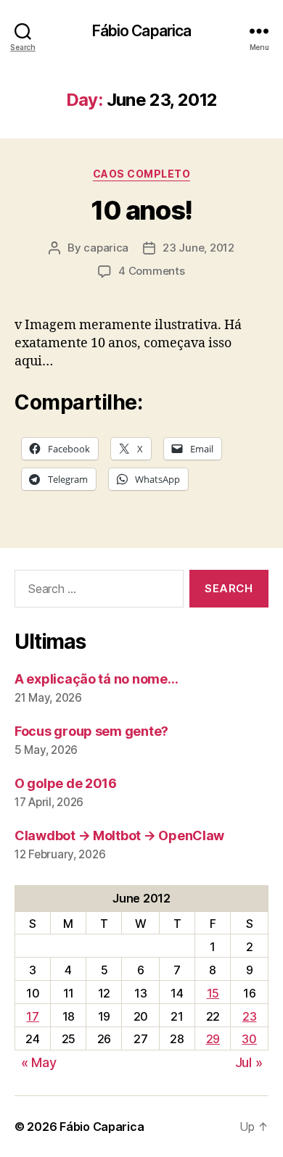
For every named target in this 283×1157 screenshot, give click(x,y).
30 (249, 1039)
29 (213, 1039)
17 (32, 1016)
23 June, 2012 (198, 247)
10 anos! (141, 210)
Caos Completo (142, 173)
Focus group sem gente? (91, 731)
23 (249, 1016)
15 (213, 993)
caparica (105, 247)
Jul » (249, 1062)
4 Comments (151, 271)
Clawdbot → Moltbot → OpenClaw (119, 835)
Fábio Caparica (142, 30)
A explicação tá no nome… (97, 679)
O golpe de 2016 (66, 783)
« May (39, 1062)
